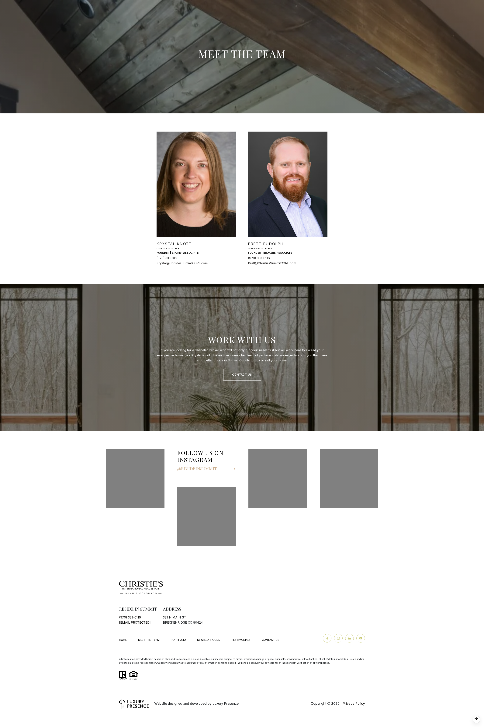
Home (123, 639)
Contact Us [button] (242, 374)
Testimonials (241, 639)
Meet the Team (149, 639)
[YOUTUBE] (360, 638)
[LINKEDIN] (349, 638)
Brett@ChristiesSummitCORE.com (272, 263)
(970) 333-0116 (167, 258)
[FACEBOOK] (327, 638)
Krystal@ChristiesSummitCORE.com (182, 263)
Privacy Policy (354, 703)
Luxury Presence (226, 703)
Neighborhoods (208, 639)
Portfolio (178, 639)
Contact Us (270, 639)
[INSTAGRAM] (338, 638)
